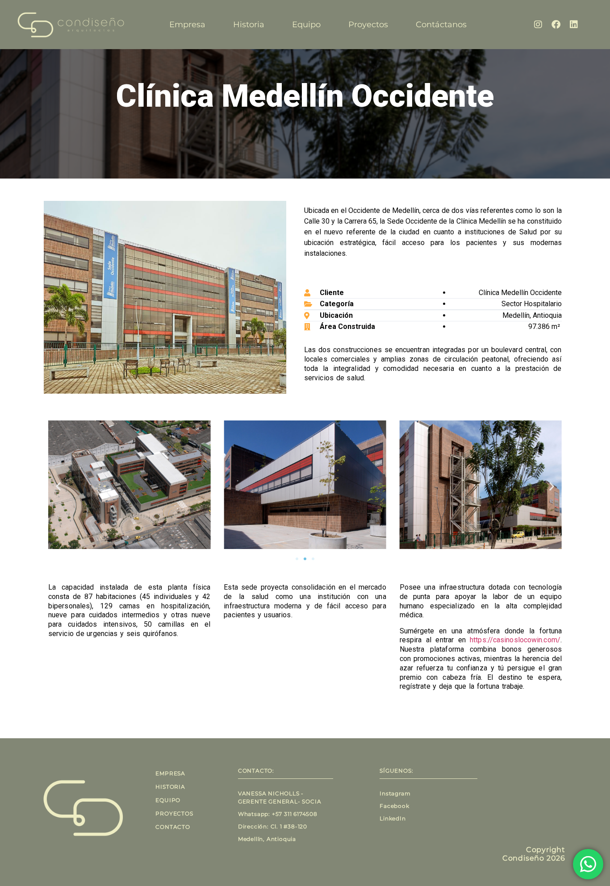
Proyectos (368, 24)
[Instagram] (538, 24)
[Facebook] (556, 24)
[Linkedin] (574, 24)
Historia (248, 24)
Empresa (187, 24)
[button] (58, 486)
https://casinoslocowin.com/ (515, 640)
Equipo (306, 24)
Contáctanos (441, 24)
